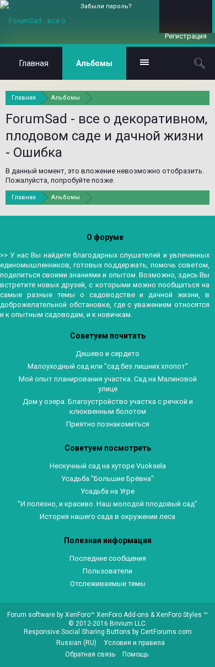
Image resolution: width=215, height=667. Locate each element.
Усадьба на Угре (107, 491)
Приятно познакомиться (107, 424)
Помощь (135, 654)
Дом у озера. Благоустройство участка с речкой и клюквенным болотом (108, 406)
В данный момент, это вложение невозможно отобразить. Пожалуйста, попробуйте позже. (105, 175)
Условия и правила (134, 643)
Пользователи (107, 571)
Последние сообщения (107, 558)
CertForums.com (166, 632)
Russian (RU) (76, 643)
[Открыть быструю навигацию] (202, 97)
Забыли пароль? (106, 6)
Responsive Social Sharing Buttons (77, 632)
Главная (34, 63)
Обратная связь (90, 654)
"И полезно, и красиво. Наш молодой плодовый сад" (107, 504)
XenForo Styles (179, 615)
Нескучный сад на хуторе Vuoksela (108, 466)
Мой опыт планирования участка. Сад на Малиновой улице (108, 384)
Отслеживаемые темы (108, 583)
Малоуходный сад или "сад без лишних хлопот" (108, 366)
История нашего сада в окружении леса (107, 516)
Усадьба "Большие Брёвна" (107, 478)
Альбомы (94, 63)
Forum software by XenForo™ (51, 615)
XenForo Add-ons (122, 615)
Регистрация (186, 36)
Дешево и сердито (107, 353)
